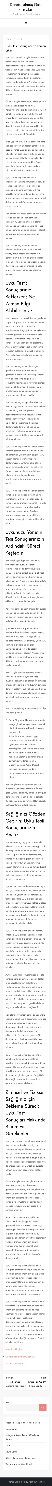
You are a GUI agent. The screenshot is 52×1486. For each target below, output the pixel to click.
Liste (7, 1445)
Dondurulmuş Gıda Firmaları (26, 7)
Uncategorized (14, 1364)
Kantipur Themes (36, 1481)
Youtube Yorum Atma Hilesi (18, 1464)
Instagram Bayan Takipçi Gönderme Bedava (22, 1437)
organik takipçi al (13, 1349)
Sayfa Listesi (11, 1451)
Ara (7, 1402)
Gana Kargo (11, 1429)
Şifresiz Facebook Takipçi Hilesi (20, 1458)
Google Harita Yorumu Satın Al (20, 1356)
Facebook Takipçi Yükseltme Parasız (22, 1422)
